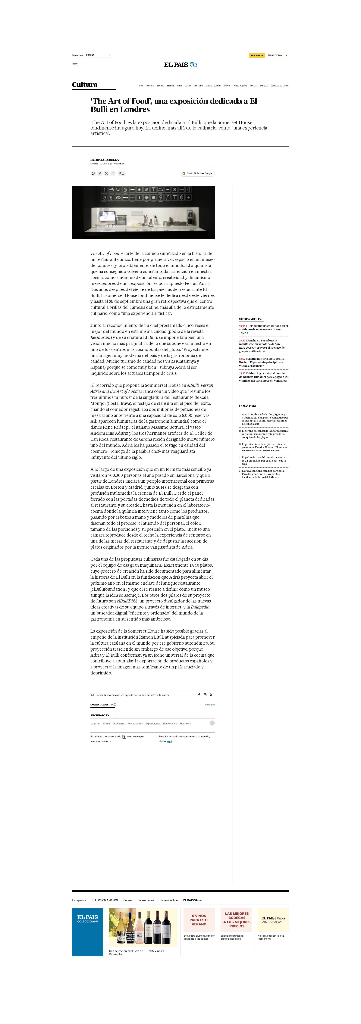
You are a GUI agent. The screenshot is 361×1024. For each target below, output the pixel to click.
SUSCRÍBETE (257, 55)
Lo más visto (247, 406)
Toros (253, 86)
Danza (188, 86)
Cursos (128, 900)
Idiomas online (169, 900)
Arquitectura (213, 86)
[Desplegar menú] (75, 65)
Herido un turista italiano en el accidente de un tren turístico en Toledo (263, 329)
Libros (170, 86)
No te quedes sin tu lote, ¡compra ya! (271, 937)
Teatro (160, 86)
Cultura (85, 85)
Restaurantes (135, 723)
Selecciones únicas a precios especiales (232, 937)
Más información (99, 740)
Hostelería (185, 723)
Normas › (210, 704)
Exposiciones (153, 723)
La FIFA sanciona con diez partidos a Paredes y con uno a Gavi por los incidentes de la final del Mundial (263, 474)
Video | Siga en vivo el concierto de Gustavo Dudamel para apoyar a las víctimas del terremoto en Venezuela (264, 377)
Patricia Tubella (104, 159)
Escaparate (79, 900)
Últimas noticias (280, 86)
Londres (95, 723)
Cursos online (146, 900)
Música (150, 86)
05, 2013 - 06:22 (112, 164)
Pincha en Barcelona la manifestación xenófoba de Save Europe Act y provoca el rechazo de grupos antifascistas (262, 346)
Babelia (264, 86)
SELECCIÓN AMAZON (105, 900)
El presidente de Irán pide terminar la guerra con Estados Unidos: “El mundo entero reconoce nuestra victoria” (264, 447)
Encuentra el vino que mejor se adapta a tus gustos (199, 937)
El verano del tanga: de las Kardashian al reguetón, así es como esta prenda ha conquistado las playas (265, 434)
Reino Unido (170, 723)
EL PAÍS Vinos (192, 900)
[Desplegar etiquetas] (212, 723)
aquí (169, 741)
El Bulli (106, 723)
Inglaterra (118, 723)
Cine (141, 86)
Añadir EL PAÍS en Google (199, 173)
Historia (198, 86)
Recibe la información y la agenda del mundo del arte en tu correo (133, 694)
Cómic (227, 86)
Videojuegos (240, 86)
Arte (179, 86)
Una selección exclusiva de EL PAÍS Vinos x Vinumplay (136, 952)
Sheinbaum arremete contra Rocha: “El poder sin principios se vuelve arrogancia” (261, 362)
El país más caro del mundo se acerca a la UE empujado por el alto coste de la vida (264, 460)
